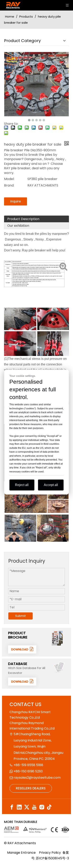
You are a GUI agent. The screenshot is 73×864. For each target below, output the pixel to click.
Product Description (23, 219)
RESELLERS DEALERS (31, 788)
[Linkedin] (19, 807)
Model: (9, 179)
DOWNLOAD (20, 649)
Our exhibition (18, 225)
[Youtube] (34, 807)
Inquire (15, 201)
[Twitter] (27, 807)
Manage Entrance (21, 852)
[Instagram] (42, 807)
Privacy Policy (50, 852)
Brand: (9, 185)
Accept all (51, 485)
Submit (20, 616)
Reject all (22, 485)
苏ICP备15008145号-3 (52, 858)
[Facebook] (12, 807)
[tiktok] (49, 807)
